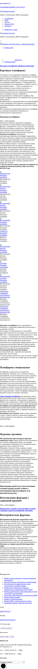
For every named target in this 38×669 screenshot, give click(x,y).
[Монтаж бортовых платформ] (4, 235)
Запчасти (7, 26)
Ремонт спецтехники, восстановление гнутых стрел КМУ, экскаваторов (20, 592)
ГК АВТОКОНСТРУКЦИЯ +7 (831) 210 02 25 (12, 7)
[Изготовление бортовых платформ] (5, 224)
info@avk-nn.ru (5, 611)
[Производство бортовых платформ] (5, 177)
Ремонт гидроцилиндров (13, 599)
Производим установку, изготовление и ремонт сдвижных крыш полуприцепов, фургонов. (18, 509)
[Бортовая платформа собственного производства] (5, 297)
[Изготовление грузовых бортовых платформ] (5, 282)
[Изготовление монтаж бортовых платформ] (5, 209)
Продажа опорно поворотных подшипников (20, 582)
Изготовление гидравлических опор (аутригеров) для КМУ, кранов (17, 585)
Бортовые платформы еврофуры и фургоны (17, 66)
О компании (9, 18)
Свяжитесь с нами (10, 29)
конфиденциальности (8, 620)
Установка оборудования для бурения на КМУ (20, 595)
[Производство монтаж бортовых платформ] (5, 192)
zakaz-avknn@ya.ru (5, 3)
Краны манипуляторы (12, 597)
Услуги (7, 22)
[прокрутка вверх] (3, 666)
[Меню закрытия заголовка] (1, 42)
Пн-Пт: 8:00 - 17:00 (7, 636)
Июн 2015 (9, 48)
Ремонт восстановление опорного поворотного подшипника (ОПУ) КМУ (18, 589)
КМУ (6, 20)
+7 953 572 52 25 (6, 628)
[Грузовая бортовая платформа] (4, 267)
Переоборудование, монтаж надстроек (18, 603)
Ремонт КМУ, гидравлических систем (17, 601)
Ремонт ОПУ (9, 24)
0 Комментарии (9, 62)
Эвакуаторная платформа (10, 396)
